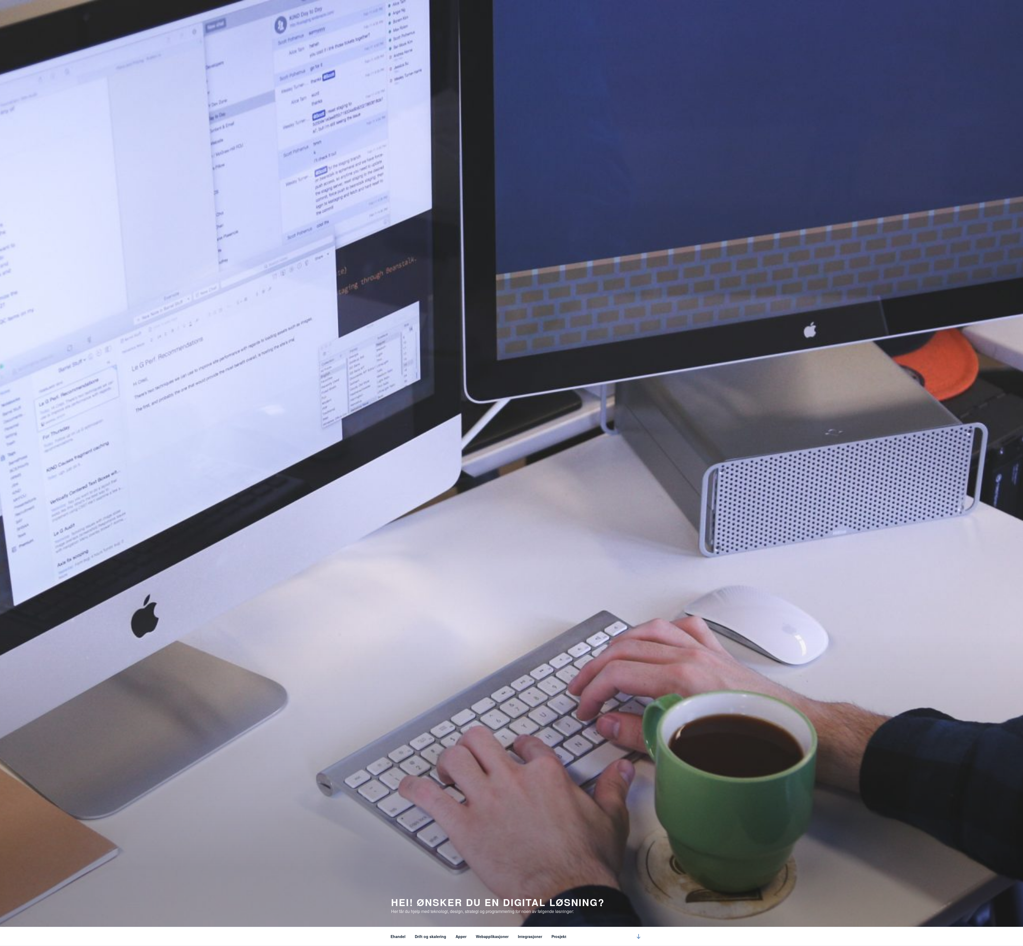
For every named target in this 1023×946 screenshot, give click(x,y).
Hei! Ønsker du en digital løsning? (498, 902)
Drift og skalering (430, 936)
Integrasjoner (530, 936)
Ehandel (398, 936)
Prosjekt (558, 936)
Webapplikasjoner (492, 936)
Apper (461, 936)
